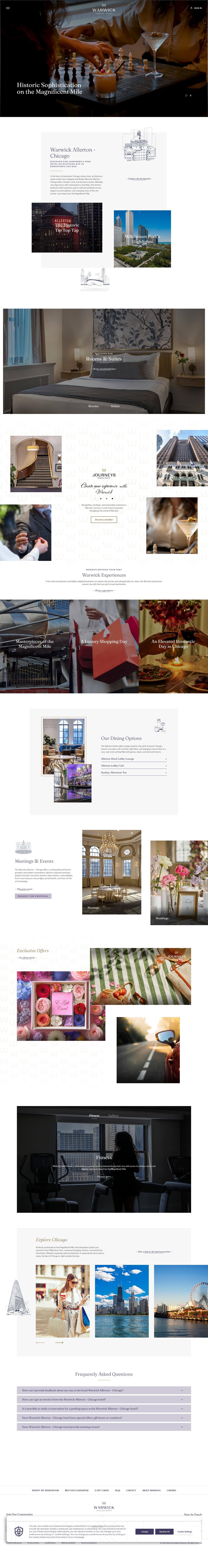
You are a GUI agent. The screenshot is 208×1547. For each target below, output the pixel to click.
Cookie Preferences (14, 1543)
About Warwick (151, 1490)
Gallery (113, 1115)
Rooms (93, 406)
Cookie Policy (50, 1543)
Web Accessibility (68, 1543)
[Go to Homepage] (104, 9)
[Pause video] (189, 95)
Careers (171, 1490)
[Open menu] (8, 8)
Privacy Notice (33, 1543)
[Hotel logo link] (104, 1506)
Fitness (94, 1115)
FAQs (117, 1490)
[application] (104, 1529)
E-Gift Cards (102, 1490)
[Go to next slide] (59, 1342)
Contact (131, 1490)
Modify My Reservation (45, 1490)
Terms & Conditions (89, 1543)
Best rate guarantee (77, 1490)
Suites (115, 406)
